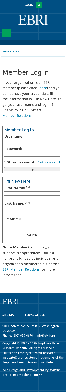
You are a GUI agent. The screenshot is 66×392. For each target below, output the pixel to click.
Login (28, 5)
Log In (32, 169)
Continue (32, 234)
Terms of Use (35, 315)
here (43, 87)
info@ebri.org (45, 335)
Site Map (8, 315)
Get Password (49, 162)
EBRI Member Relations (21, 269)
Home (5, 51)
